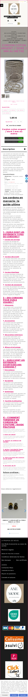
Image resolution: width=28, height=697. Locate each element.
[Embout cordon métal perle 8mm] (14, 506)
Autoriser (20, 138)
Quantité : (9, 122)
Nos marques (6, 560)
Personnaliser (5, 695)
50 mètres (21, 110)
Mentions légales (8, 549)
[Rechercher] (19, 23)
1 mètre (5, 110)
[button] (9, 533)
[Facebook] (26, 176)
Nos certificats (21, 560)
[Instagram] (26, 181)
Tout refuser (14, 695)
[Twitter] (26, 178)
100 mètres (6, 113)
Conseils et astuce (8, 577)
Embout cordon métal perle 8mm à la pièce (14, 521)
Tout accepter (23, 695)
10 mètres (12, 110)
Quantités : (6, 107)
